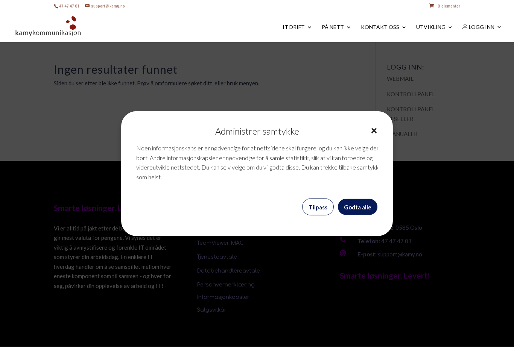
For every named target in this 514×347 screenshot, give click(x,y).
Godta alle (357, 206)
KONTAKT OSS (380, 27)
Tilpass (318, 206)
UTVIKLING (431, 27)
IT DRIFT (294, 27)
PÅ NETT (333, 27)
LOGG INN (481, 27)
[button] (374, 131)
